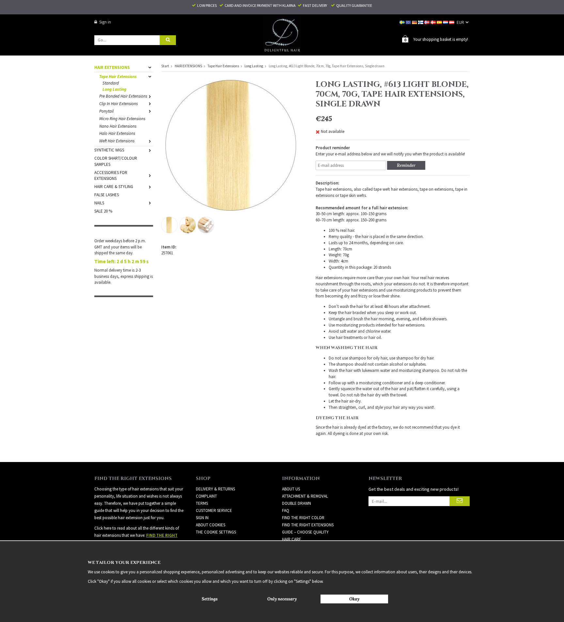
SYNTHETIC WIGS (109, 150)
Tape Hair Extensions (118, 76)
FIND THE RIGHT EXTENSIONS (308, 525)
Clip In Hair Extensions (118, 103)
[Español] (440, 22)
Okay (354, 599)
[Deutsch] (415, 22)
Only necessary (282, 599)
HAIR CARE (291, 539)
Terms (202, 503)
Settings (210, 599)
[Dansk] (434, 22)
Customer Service (214, 510)
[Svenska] (403, 22)
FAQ (285, 510)
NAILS (99, 203)
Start (165, 66)
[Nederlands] (446, 22)
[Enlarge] (230, 145)
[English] (409, 22)
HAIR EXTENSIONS (112, 67)
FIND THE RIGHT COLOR (303, 517)
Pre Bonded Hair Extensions (123, 96)
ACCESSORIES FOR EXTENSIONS (110, 176)
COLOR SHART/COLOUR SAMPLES (115, 161)
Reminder (406, 165)
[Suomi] (421, 22)
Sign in (105, 22)
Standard (110, 83)
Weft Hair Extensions (116, 141)
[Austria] (452, 22)
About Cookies (210, 525)
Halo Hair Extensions (117, 133)
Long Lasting (114, 89)
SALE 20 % (103, 211)
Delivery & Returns (215, 489)
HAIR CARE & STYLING (113, 186)
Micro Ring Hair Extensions (122, 118)
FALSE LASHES (106, 195)
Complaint (206, 496)
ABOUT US (291, 489)
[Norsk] (427, 22)
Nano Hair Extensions (117, 126)
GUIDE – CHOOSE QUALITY (305, 532)
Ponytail (106, 111)
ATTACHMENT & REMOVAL (305, 496)
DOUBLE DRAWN (296, 503)
